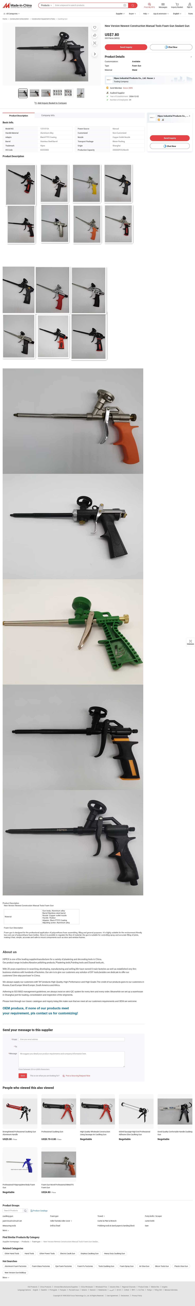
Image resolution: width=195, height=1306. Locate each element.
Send (23, 1075)
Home (5, 19)
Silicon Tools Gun (162, 1266)
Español (44, 1290)
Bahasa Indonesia (171, 1290)
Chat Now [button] (172, 47)
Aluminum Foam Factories (15, 1266)
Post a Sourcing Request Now (76, 1075)
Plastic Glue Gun (181, 1266)
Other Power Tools (47, 1253)
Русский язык (74, 1290)
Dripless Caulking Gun (90, 1253)
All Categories (12, 13)
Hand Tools (29, 1253)
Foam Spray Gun (127, 1266)
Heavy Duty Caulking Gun (114, 1253)
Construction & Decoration (19, 19)
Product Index (143, 1287)
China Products (45, 1287)
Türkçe (149, 1290)
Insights (164, 1287)
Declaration (125, 1295)
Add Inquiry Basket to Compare (52, 103)
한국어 (119, 1290)
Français (63, 1290)
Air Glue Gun (144, 1266)
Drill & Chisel (55, 1225)
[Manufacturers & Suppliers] (17, 5)
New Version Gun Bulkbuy (15, 1272)
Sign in (189, 7)
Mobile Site (155, 1287)
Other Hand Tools (12, 1253)
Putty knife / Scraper (153, 1216)
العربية (111, 1290)
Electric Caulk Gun (67, 1253)
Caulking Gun (62, 19)
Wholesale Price (101, 1287)
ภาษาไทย (140, 1290)
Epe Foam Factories (63, 1266)
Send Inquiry (126, 47)
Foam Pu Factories (85, 1266)
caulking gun (8, 1216)
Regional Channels (129, 1287)
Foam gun (54, 1216)
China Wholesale (87, 1287)
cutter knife (149, 1221)
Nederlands (102, 1290)
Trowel (100, 1216)
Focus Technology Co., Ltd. (80, 1295)
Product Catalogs (40, 1210)
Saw (147, 1225)
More (5, 1277)
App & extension (160, 13)
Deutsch (93, 1290)
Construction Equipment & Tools (43, 19)
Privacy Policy (137, 1295)
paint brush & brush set (12, 1221)
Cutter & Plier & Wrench (107, 1221)
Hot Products (32, 1287)
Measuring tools (9, 1225)
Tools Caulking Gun (106, 1266)
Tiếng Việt (158, 1290)
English (35, 1290)
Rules (190, 13)
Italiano (84, 1290)
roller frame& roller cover (60, 1221)
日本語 (126, 1290)
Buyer (131, 13)
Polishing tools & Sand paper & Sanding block (116, 1225)
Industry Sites (114, 1287)
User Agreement (112, 1295)
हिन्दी (133, 1290)
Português (53, 1290)
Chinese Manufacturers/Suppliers (66, 1287)
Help (145, 13)
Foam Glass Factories (41, 1266)
